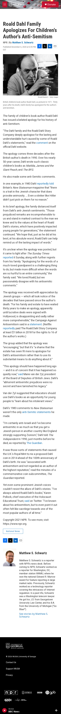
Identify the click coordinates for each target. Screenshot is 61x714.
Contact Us (11, 662)
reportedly (9, 328)
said (20, 374)
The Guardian (34, 443)
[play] (4, 710)
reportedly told (45, 183)
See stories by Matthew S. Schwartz (33, 615)
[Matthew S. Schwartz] (9, 557)
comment (42, 142)
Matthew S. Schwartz (22, 42)
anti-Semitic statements (36, 412)
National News (13, 531)
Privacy (9, 675)
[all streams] (57, 710)
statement (35, 324)
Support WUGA (13, 669)
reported (8, 257)
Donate (51, 4)
